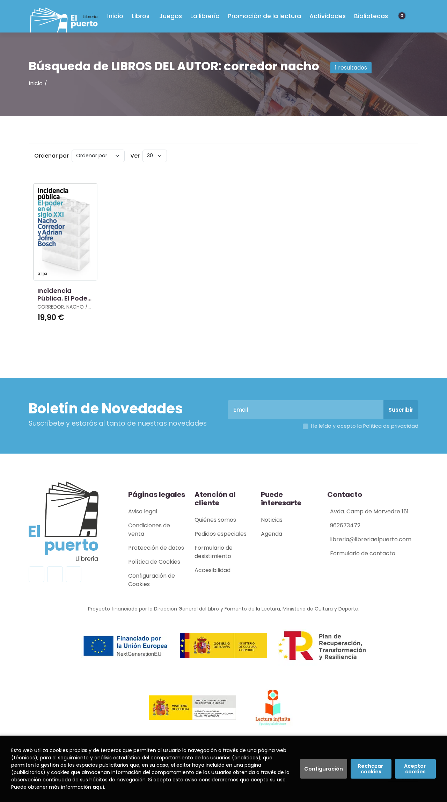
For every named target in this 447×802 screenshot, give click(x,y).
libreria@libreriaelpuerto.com (370, 539)
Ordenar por (51, 156)
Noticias (272, 520)
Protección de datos (156, 548)
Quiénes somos (215, 520)
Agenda (271, 534)
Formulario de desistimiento (214, 552)
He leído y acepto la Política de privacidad (364, 425)
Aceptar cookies (415, 769)
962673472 (345, 525)
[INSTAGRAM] (55, 574)
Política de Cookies (154, 562)
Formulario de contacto (362, 553)
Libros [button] (140, 16)
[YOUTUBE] (73, 574)
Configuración (323, 768)
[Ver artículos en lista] (406, 155)
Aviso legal (142, 511)
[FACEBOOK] (36, 574)
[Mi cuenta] (410, 16)
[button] (404, 16)
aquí (98, 786)
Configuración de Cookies (151, 580)
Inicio (36, 83)
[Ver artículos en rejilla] (396, 155)
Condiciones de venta (149, 529)
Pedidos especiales (221, 534)
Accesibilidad (212, 570)
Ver (135, 156)
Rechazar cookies (371, 769)
